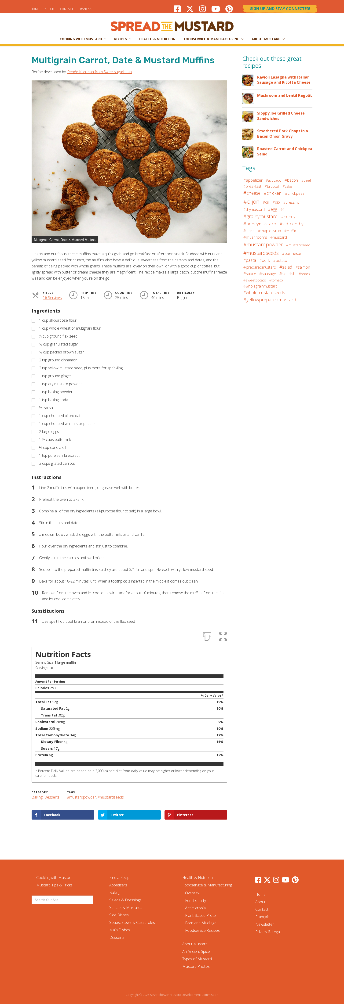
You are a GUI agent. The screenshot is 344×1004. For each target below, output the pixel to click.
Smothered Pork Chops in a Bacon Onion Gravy (282, 133)
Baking (37, 797)
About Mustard (195, 943)
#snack (304, 273)
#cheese (251, 193)
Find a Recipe (120, 877)
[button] (223, 84)
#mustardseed (298, 245)
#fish (284, 209)
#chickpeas (294, 193)
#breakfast (252, 186)
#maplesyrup (269, 230)
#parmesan (292, 253)
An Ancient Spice (196, 951)
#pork (264, 260)
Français (85, 9)
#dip (276, 202)
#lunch (249, 230)
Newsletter (264, 924)
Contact (66, 9)
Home (35, 9)
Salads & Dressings (125, 900)
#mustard (278, 237)
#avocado (273, 180)
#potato (280, 260)
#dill (266, 202)
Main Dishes (119, 929)
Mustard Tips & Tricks (54, 885)
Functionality (195, 900)
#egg (272, 209)
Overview (192, 893)
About (50, 9)
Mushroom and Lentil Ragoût (284, 95)
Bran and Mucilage (200, 922)
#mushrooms (255, 237)
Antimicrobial (195, 907)
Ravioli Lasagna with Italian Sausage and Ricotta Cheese (284, 80)
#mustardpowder (81, 797)
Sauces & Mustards (125, 907)
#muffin (290, 230)
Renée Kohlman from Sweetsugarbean (99, 71)
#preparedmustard (259, 267)
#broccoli (272, 186)
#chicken (273, 193)
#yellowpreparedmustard (269, 299)
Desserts (51, 797)
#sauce (249, 273)
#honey (288, 216)
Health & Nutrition (197, 877)
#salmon (303, 267)
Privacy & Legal (268, 931)
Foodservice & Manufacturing (207, 885)
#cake (287, 186)
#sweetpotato (254, 280)
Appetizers (118, 885)
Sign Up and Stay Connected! (280, 8)
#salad (285, 267)
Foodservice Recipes (202, 930)
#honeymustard (259, 224)
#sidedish (287, 273)
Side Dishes (119, 915)
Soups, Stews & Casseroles (132, 922)
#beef (306, 180)
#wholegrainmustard (260, 286)
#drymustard (254, 209)
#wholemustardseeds (264, 292)
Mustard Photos (196, 966)
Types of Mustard (197, 958)
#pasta (249, 260)
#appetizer (253, 180)
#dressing (291, 202)
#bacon (291, 180)
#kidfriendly (292, 224)
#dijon (251, 201)
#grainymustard (260, 216)
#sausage (267, 273)
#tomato (276, 280)
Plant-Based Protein (202, 915)
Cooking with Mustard (54, 877)
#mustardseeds (111, 797)
